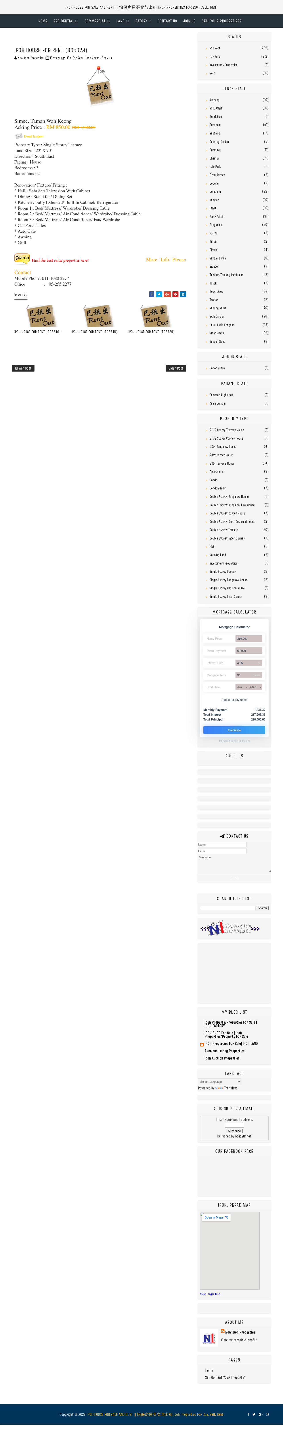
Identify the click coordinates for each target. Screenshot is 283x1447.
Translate (230, 1088)
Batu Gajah (216, 108)
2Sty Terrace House (222, 463)
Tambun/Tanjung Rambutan (226, 274)
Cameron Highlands (221, 394)
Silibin (213, 241)
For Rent (78, 57)
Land (120, 21)
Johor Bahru (217, 368)
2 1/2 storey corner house (226, 438)
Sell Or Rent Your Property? (225, 1377)
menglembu (217, 333)
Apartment (217, 471)
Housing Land (218, 554)
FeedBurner (243, 1136)
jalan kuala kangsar (222, 324)
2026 (253, 687)
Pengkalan (216, 224)
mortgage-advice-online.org (234, 740)
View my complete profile (239, 1340)
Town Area (216, 291)
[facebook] (248, 1414)
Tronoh (214, 299)
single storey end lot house (227, 588)
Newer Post (23, 368)
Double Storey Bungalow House (229, 496)
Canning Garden (219, 141)
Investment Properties (223, 64)
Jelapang (215, 191)
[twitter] (253, 1414)
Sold (212, 73)
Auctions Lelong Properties (225, 1051)
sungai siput (217, 341)
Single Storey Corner (223, 571)
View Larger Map (210, 1294)
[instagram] (267, 1414)
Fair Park (215, 166)
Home (42, 21)
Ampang (215, 99)
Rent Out (107, 57)
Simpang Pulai (218, 258)
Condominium (218, 488)
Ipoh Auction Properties (222, 1058)
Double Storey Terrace (224, 529)
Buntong (215, 133)
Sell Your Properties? (222, 21)
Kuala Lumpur (218, 403)
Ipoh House (92, 57)
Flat (212, 546)
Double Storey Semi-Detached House (232, 521)
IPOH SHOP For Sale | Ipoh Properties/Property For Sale (226, 1034)
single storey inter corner (226, 596)
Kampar (214, 199)
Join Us (189, 21)
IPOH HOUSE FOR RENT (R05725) (151, 331)
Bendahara (216, 116)
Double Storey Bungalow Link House (232, 504)
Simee (213, 249)
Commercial (95, 21)
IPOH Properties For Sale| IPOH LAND (231, 1043)
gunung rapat (218, 308)
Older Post (176, 368)
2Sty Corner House (221, 454)
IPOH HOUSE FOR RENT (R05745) (94, 331)
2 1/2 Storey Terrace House (227, 429)
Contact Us (167, 21)
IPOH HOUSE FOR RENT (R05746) (37, 331)
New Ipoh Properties (240, 1332)
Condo (213, 479)
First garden (217, 174)
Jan (239, 687)
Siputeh (214, 266)
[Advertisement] (64, 38)
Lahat (213, 208)
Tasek (213, 283)
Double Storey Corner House (227, 513)
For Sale (215, 56)
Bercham (215, 124)
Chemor (214, 158)
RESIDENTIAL (64, 21)
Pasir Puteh (217, 216)
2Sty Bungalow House (223, 446)
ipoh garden (217, 316)
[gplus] (261, 1414)
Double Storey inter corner (227, 538)
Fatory (141, 21)
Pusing (214, 233)
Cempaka (215, 149)
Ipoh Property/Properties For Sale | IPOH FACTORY (231, 1023)
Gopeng (214, 183)
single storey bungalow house (228, 579)
